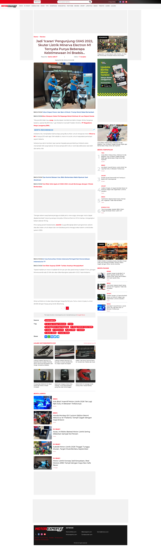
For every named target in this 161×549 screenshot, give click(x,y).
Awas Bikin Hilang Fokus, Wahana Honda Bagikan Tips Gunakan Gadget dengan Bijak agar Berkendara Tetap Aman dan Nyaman (112, 144)
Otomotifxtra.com (71, 532)
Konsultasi (35, 6)
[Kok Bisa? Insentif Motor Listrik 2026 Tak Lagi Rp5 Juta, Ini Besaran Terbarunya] (43, 402)
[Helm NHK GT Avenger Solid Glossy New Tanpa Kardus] (85, 374)
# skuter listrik (50, 333)
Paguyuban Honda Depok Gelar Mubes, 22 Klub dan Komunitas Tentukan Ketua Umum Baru (111, 54)
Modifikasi (53, 6)
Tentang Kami (59, 537)
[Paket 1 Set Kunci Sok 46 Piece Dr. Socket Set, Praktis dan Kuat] (85, 351)
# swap (47, 330)
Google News (81, 315)
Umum (43, 6)
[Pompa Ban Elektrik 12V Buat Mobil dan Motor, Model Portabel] (43, 374)
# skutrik (80, 330)
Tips (47, 6)
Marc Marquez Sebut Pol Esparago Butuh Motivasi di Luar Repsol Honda (68, 116)
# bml (70, 324)
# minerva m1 (58, 330)
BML (47, 125)
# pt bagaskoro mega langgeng (56, 327)
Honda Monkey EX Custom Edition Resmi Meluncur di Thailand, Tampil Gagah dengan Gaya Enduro (72, 417)
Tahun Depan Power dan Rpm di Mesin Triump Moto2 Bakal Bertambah (68, 112)
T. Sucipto (82, 57)
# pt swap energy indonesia (55, 324)
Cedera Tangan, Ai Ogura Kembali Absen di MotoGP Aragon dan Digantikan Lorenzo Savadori (114, 189)
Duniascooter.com (87, 534)
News (21, 6)
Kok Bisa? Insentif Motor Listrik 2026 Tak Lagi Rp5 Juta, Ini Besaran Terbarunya (114, 168)
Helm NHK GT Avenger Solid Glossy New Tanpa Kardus (84, 384)
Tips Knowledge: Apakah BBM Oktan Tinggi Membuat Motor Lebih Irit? (112, 210)
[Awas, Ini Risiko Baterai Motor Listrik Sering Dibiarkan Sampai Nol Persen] (43, 433)
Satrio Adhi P (52, 57)
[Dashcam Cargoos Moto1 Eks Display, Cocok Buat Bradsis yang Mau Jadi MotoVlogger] (64, 374)
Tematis (101, 6)
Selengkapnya (89, 343)
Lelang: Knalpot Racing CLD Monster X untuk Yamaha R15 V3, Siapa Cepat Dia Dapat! (63, 362)
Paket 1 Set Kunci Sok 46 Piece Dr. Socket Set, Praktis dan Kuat (85, 361)
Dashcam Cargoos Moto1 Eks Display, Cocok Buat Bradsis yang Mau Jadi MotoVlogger (63, 385)
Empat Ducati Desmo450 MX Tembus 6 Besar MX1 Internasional (113, 178)
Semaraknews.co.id (102, 532)
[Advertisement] (26, 35)
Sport (82, 6)
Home (36, 37)
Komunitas (62, 6)
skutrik (58, 225)
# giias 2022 (70, 330)
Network (37, 2)
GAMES (107, 6)
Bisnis (96, 6)
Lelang (113, 6)
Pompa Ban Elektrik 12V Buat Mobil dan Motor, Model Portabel (43, 385)
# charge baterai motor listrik (81, 327)
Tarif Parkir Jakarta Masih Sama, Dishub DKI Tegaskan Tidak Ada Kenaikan (113, 199)
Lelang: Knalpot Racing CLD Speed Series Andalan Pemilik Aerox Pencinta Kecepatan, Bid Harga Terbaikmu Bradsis (43, 363)
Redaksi (51, 537)
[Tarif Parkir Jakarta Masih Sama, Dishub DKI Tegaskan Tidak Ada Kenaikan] (101, 287)
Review (76, 6)
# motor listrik (64, 333)
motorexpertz (50, 320)
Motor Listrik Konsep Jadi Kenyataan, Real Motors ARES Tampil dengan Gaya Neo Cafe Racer (72, 463)
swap (51, 120)
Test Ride (70, 6)
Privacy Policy (44, 537)
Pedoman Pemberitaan (42, 539)
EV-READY (27, 6)
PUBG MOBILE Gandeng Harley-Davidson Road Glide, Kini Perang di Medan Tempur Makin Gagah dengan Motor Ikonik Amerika (111, 262)
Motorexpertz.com (71, 534)
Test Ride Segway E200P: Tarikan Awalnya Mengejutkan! (62, 265)
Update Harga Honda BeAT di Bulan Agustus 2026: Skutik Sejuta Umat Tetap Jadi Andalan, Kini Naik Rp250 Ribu (116, 276)
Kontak (37, 537)
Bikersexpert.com (87, 532)
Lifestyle (89, 6)
